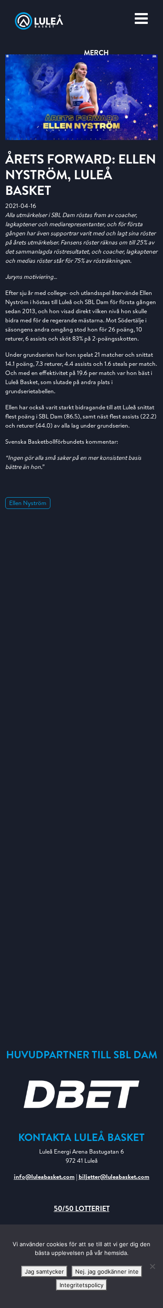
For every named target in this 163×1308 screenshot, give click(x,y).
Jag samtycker (44, 1271)
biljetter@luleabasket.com (114, 1176)
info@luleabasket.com (44, 1176)
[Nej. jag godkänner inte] (152, 1266)
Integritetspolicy (81, 1284)
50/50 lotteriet (82, 1208)
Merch (96, 52)
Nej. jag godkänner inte (107, 1271)
